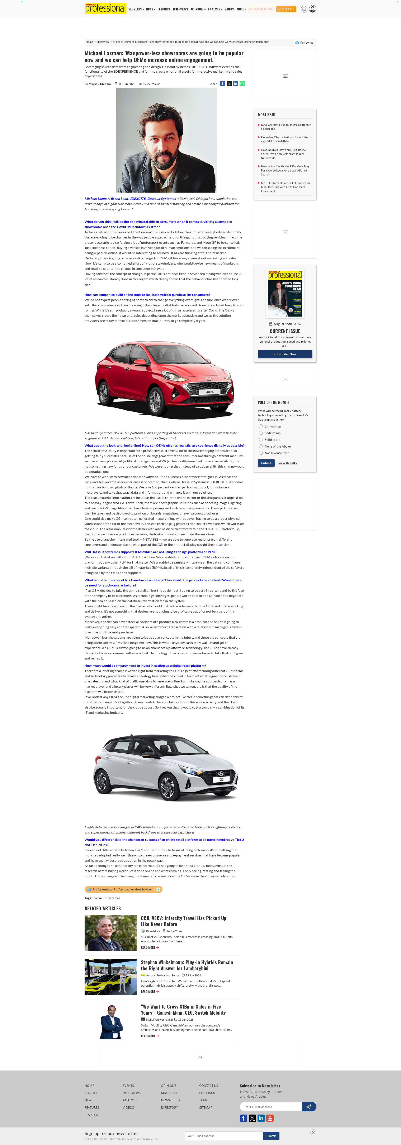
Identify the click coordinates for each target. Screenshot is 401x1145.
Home (89, 41)
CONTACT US (208, 1085)
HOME (89, 1085)
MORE (240, 9)
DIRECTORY (169, 1107)
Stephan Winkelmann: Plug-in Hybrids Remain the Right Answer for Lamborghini (187, 965)
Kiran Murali (154, 931)
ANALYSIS (214, 9)
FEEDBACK (207, 1093)
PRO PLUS (286, 9)
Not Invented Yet (277, 453)
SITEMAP (205, 1107)
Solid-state (272, 439)
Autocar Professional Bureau (163, 975)
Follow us (306, 42)
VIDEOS (229, 9)
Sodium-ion (272, 433)
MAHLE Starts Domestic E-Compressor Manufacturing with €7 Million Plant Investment (285, 187)
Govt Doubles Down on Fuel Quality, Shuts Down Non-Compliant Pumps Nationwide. (283, 154)
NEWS (149, 9)
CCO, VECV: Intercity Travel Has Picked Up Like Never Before (183, 921)
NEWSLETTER (170, 1100)
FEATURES (164, 9)
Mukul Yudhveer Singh (159, 1019)
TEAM (203, 1100)
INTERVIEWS (180, 9)
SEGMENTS (135, 9)
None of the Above (278, 446)
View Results (287, 463)
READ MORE (150, 947)
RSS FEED (91, 1115)
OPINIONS (197, 9)
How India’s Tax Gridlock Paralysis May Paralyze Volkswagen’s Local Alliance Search (285, 170)
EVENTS (128, 1085)
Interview (103, 41)
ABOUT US (92, 1093)
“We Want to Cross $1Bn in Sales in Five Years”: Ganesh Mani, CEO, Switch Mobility (183, 1009)
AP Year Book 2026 (261, 9)
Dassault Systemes (106, 898)
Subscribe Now (285, 354)
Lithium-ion (273, 426)
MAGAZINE (169, 1093)
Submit (266, 463)
